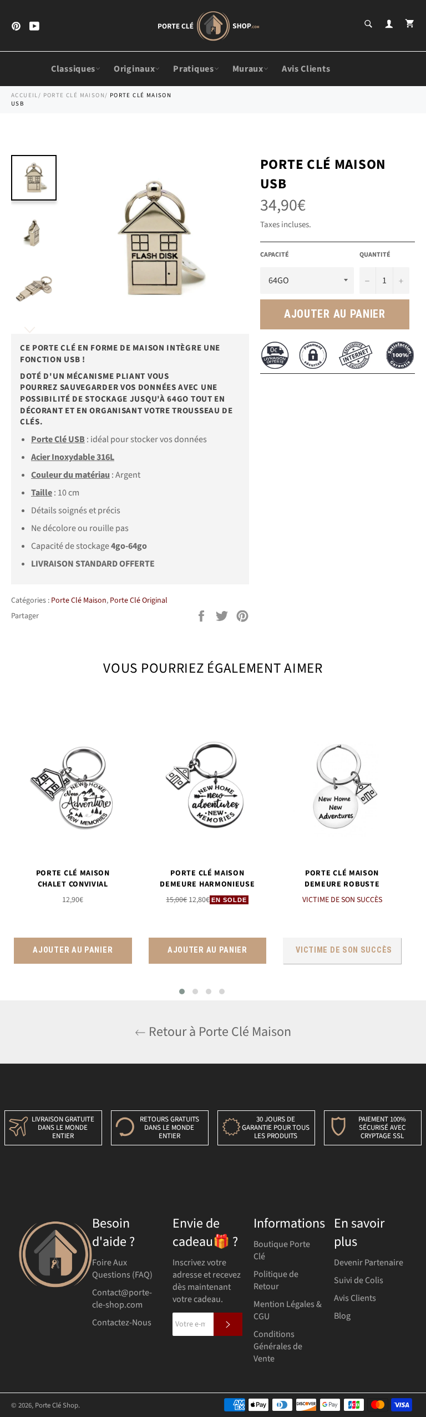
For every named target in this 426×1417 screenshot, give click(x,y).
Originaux (134, 69)
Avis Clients (306, 69)
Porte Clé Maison (74, 95)
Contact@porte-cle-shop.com (122, 1298)
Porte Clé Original (139, 600)
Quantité (374, 255)
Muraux (247, 69)
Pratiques (193, 69)
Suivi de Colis (358, 1280)
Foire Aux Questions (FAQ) (122, 1268)
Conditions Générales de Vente (277, 1346)
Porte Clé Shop (56, 1405)
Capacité (274, 255)
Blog (342, 1316)
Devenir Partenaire (368, 1262)
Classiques (73, 69)
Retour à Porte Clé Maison (218, 1032)
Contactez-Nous (121, 1322)
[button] (182, 991)
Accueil (24, 95)
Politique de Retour (275, 1280)
